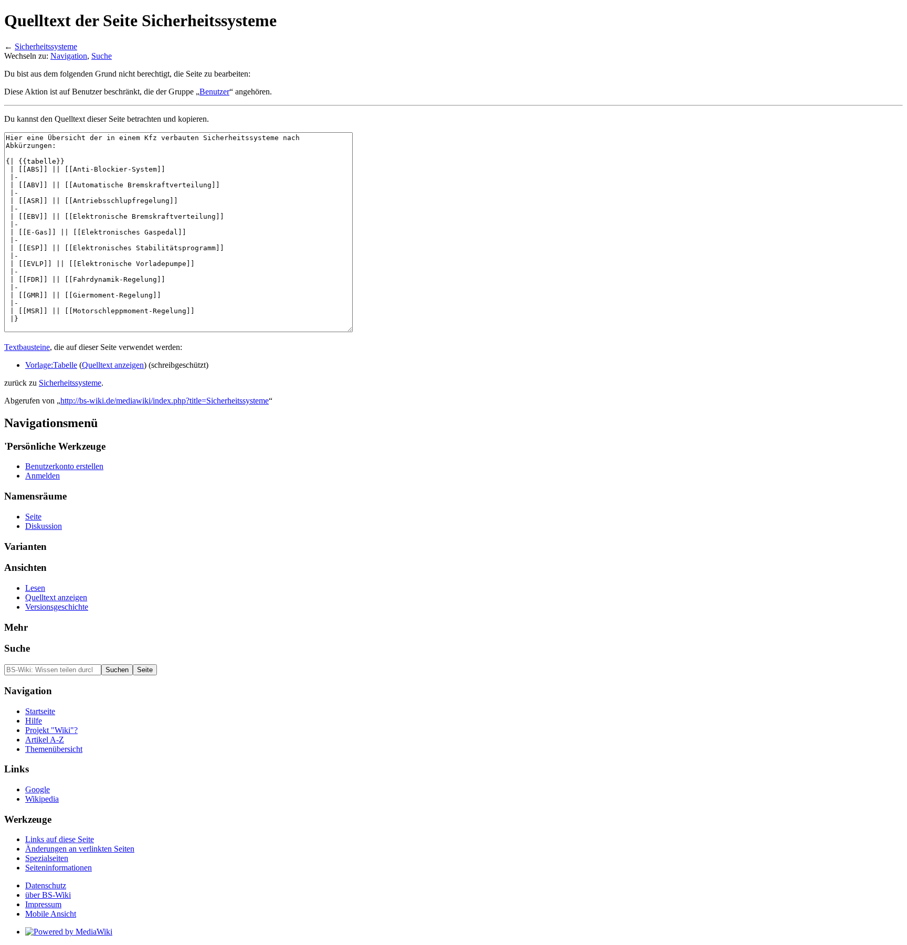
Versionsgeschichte (56, 606)
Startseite (40, 711)
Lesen (35, 587)
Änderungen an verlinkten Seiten (79, 848)
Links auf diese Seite (59, 839)
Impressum (43, 904)
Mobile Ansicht (50, 913)
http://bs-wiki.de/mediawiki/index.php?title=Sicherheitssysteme (164, 400)
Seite (33, 516)
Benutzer (214, 91)
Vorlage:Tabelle (51, 364)
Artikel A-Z (44, 739)
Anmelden (42, 475)
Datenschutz (45, 885)
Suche (101, 55)
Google (37, 789)
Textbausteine (27, 347)
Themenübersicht (53, 749)
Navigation (68, 55)
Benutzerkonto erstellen (64, 466)
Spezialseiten (46, 858)
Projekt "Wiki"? (51, 730)
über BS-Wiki (48, 894)
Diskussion (43, 526)
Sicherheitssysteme (46, 46)
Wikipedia (42, 798)
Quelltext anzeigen (113, 364)
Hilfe (33, 720)
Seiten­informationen (58, 867)
